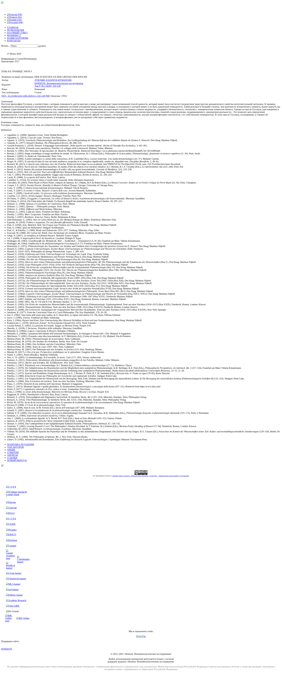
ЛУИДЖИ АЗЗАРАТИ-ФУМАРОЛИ (53, 80)
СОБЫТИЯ (13, 452)
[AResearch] (16, 600)
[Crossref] (11, 545)
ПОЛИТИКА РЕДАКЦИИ (20, 444)
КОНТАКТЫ (13, 40)
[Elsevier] (11, 502)
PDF (48, 96)
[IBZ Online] (22, 618)
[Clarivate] (11, 507)
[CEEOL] (11, 518)
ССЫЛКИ (12, 457)
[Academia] (143, 636)
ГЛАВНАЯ (12, 27)
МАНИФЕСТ (14, 35)
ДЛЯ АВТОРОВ (15, 447)
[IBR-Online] (10, 621)
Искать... (5, 46)
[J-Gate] (13, 573)
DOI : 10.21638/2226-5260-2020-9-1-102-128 (23, 96)
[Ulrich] (16, 578)
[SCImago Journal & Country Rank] (18, 494)
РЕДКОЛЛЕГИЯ (15, 30)
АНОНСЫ (12, 455)
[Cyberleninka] (23, 562)
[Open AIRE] (13, 606)
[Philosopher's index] (11, 530)
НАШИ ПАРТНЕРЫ (17, 38)
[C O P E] (11, 487)
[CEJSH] (10, 524)
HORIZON (6, 649)
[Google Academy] (10, 558)
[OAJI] (12, 589)
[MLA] (13, 584)
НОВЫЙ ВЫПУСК (17, 460)
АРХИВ (11, 450)
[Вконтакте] (138, 636)
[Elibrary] (14, 595)
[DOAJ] (10, 513)
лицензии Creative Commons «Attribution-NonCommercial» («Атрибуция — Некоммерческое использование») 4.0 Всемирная (150, 476)
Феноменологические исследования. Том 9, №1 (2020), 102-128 (59, 84)
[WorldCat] (10, 568)
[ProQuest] (11, 540)
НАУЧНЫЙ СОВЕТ (17, 32)
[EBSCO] (11, 534)
